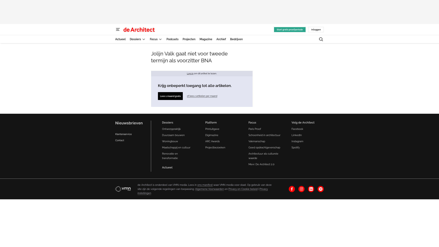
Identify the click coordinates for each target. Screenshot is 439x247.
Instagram (297, 141)
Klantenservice (123, 134)
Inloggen (316, 29)
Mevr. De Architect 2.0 (261, 164)
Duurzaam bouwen (173, 135)
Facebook (297, 129)
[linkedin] (311, 189)
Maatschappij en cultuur (176, 147)
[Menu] (118, 29)
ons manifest (205, 184)
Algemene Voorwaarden (209, 189)
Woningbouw (170, 141)
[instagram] (301, 189)
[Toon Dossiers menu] (144, 39)
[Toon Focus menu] (160, 39)
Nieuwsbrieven (129, 123)
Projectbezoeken (215, 147)
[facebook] (292, 189)
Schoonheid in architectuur (264, 135)
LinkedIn (297, 135)
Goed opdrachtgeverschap (264, 147)
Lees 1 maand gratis (170, 96)
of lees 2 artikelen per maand (202, 96)
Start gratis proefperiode (290, 29)
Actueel (167, 167)
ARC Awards (212, 141)
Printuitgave (212, 129)
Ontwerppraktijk (171, 129)
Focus (252, 122)
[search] (321, 39)
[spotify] (321, 189)
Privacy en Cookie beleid (243, 189)
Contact (119, 140)
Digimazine (211, 135)
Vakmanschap (256, 141)
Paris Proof (254, 129)
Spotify (296, 147)
